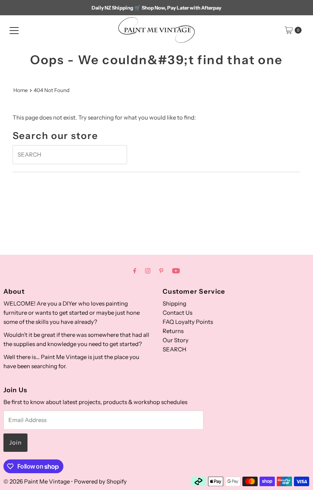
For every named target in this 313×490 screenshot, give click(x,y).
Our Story (176, 340)
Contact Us (177, 312)
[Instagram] (147, 270)
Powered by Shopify (100, 481)
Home (20, 90)
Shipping (174, 303)
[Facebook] (134, 270)
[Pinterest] (161, 270)
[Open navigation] (14, 30)
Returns (173, 331)
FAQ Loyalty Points (188, 321)
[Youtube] (176, 270)
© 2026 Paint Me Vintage (36, 481)
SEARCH (174, 349)
